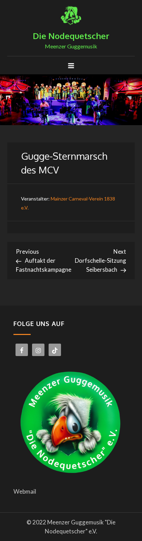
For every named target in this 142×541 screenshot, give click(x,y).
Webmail (24, 491)
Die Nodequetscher (71, 35)
